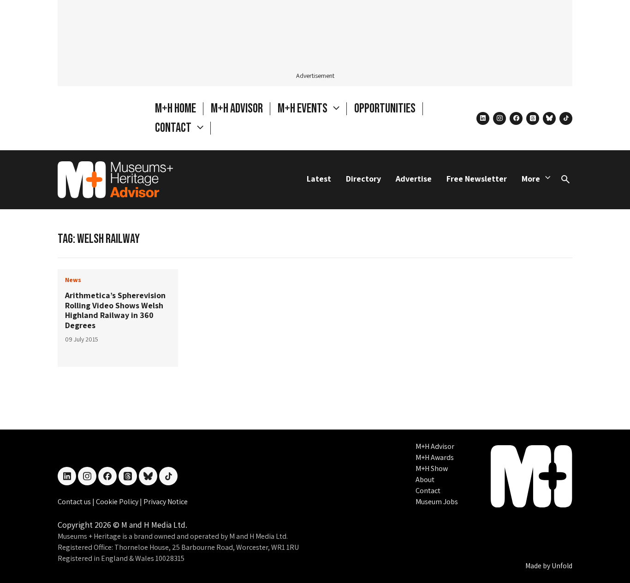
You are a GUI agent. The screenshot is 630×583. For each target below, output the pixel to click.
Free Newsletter (476, 178)
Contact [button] (174, 127)
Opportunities (385, 108)
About (425, 479)
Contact (428, 490)
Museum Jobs (437, 501)
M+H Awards (435, 457)
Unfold (562, 566)
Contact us (75, 501)
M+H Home (175, 108)
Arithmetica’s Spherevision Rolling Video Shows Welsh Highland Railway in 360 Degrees (115, 310)
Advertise (414, 178)
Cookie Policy (118, 501)
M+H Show (432, 468)
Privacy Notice (165, 501)
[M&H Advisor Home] (115, 179)
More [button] (531, 178)
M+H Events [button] (303, 108)
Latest (319, 178)
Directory (363, 178)
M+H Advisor (237, 108)
